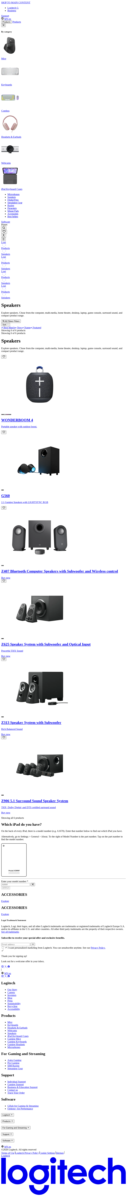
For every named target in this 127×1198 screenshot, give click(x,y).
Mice (9, 1022)
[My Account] (3, 236)
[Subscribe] (33, 944)
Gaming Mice (14, 1039)
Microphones (13, 1047)
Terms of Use (7, 1153)
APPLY (5, 888)
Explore (5, 901)
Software (5, 222)
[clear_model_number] (33, 884)
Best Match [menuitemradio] (9, 327)
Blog (9, 998)
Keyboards (12, 1025)
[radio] (2, 414)
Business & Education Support (22, 1087)
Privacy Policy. (98, 947)
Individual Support (16, 1081)
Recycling (12, 1006)
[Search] (3, 228)
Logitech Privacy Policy (27, 1153)
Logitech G (13, 7)
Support (5, 16)
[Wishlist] (4, 232)
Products (6, 22)
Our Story (12, 989)
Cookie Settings (47, 1153)
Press (10, 1000)
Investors (11, 995)
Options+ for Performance (20, 1108)
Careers (11, 992)
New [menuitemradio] (19, 327)
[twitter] (5, 967)
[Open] (3, 239)
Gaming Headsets (16, 1044)
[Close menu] (3, 25)
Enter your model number (14, 881)
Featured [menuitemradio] (36, 327)
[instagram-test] (2, 967)
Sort (4, 325)
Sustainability (14, 1003)
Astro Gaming (14, 1060)
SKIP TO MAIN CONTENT (15, 2)
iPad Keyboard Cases (17, 1036)
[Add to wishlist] (3, 356)
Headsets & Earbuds (17, 1027)
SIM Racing (13, 1065)
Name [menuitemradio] (27, 327)
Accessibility (13, 1009)
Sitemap (60, 1153)
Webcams (12, 1030)
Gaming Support (15, 1084)
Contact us (12, 1090)
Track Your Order (16, 1092)
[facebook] (8, 967)
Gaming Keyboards (17, 1041)
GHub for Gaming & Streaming (23, 1106)
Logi (3, 242)
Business (11, 10)
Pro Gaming (13, 1063)
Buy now (5, 577)
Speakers (5, 254)
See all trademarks (10, 932)
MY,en (7, 19)
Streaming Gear (15, 1068)
